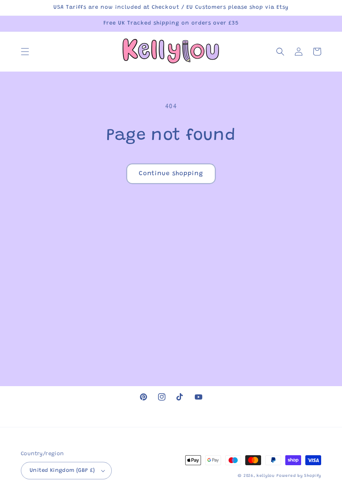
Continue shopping (171, 174)
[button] (25, 51)
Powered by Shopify (299, 476)
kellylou (265, 476)
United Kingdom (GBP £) (62, 470)
